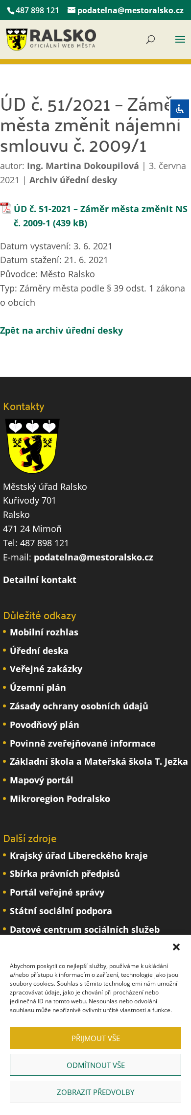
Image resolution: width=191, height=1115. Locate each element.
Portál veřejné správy (57, 892)
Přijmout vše (96, 1038)
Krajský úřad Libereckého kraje (79, 855)
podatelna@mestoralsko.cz (93, 557)
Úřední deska (39, 650)
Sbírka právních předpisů (65, 873)
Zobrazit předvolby (95, 1092)
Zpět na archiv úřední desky (61, 330)
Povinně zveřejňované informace (83, 743)
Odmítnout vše (96, 1065)
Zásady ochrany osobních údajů (79, 706)
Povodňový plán (44, 724)
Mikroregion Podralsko (60, 798)
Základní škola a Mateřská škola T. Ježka (99, 761)
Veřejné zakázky (46, 669)
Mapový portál (41, 780)
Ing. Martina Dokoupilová (83, 165)
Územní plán (38, 687)
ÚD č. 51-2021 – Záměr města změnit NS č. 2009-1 (101, 216)
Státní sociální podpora (61, 911)
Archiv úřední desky (73, 180)
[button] (176, 947)
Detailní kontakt (39, 579)
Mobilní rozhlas (44, 632)
